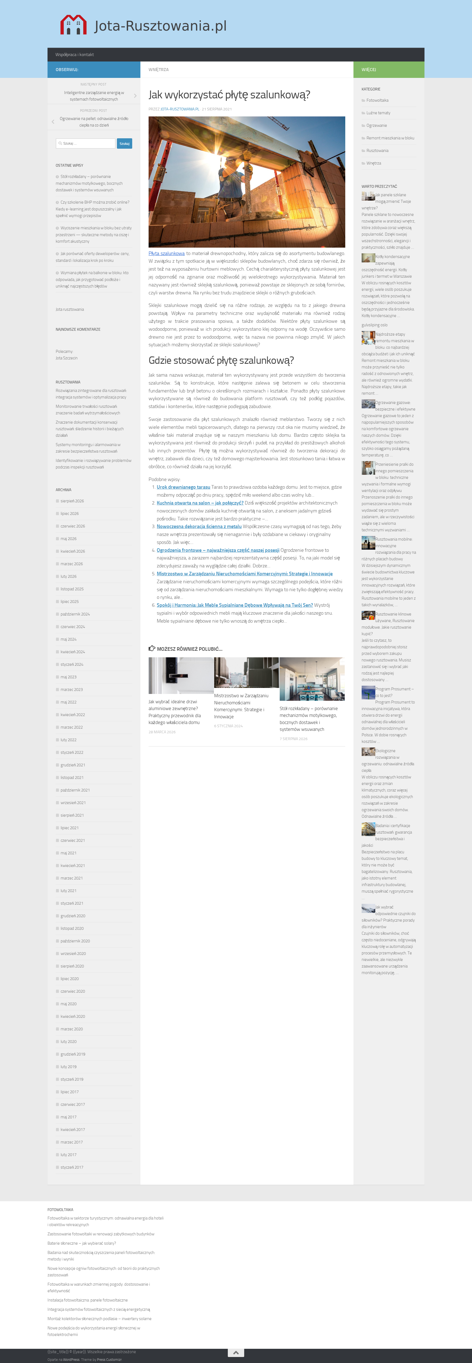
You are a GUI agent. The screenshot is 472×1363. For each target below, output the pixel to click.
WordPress (71, 1360)
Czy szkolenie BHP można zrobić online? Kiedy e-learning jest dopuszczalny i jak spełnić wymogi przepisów (92, 209)
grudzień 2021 (73, 765)
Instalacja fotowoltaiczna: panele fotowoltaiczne (88, 1300)
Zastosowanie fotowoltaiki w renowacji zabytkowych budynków (101, 1234)
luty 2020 (68, 1041)
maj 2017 (68, 1117)
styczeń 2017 (72, 1167)
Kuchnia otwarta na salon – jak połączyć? (200, 503)
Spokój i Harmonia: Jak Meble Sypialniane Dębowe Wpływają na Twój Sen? (235, 605)
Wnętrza (159, 69)
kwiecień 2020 (73, 1016)
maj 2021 (68, 853)
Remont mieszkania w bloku (390, 138)
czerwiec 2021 (73, 840)
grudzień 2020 (73, 915)
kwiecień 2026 (73, 551)
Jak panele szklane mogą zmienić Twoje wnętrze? (386, 201)
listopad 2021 (72, 777)
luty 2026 (68, 576)
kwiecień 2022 (73, 714)
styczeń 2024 (72, 664)
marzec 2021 (72, 878)
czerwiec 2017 (73, 1104)
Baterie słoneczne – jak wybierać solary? (82, 1243)
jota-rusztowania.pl (180, 109)
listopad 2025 (72, 589)
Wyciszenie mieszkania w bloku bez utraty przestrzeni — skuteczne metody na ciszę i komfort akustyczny (94, 234)
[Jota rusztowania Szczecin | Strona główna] (145, 24)
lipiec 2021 (70, 827)
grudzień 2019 (73, 1054)
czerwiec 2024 (73, 626)
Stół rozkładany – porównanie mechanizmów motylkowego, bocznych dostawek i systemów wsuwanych (89, 183)
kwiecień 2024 (73, 651)
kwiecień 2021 (73, 865)
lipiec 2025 (70, 601)
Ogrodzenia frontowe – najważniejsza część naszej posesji (218, 550)
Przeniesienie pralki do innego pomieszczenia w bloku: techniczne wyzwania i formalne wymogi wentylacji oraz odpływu (388, 477)
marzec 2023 (72, 689)
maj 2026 (68, 538)
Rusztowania (377, 150)
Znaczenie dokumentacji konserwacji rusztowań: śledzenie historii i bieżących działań (90, 429)
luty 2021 (68, 890)
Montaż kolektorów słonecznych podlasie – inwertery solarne (100, 1318)
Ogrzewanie (377, 125)
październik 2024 (75, 614)
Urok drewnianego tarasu (183, 487)
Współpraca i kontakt (74, 54)
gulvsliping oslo (375, 325)
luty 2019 (68, 1066)
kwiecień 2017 (73, 1129)
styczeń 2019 (72, 1079)
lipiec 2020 (70, 978)
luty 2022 (68, 739)
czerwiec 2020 (73, 991)
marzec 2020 (72, 1029)
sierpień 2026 (72, 501)
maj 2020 (68, 1003)
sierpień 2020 (72, 966)
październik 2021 (75, 790)
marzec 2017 (72, 1142)
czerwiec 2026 (73, 526)
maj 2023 (68, 677)
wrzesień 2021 (73, 802)
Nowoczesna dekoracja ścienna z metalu (199, 526)
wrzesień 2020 (73, 953)
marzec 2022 (72, 727)
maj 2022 (68, 702)
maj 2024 (68, 639)
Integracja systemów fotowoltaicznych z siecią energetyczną (99, 1309)
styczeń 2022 (72, 752)
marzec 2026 (72, 563)
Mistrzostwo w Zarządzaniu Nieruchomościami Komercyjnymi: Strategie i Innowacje (245, 574)
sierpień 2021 (72, 815)
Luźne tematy (378, 112)
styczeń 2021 (72, 903)
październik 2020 (75, 941)
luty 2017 (68, 1154)
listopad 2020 (72, 928)
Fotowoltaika (377, 100)
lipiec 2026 (70, 513)
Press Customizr (109, 1360)
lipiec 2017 (70, 1091)
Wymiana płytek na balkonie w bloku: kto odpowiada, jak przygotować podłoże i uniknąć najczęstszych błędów (92, 279)
